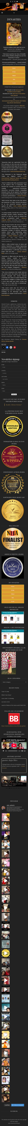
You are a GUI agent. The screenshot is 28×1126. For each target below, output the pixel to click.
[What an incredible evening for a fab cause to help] (6, 1026)
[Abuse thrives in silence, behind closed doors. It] (6, 1008)
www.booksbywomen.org (17, 171)
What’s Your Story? (6, 695)
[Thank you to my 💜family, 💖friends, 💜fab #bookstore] (6, 953)
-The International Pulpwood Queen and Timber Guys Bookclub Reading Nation (14, 178)
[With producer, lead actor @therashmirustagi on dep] (6, 863)
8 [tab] (18, 788)
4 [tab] (11, 788)
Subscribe (14, 394)
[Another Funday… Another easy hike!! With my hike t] (6, 1089)
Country (3, 370)
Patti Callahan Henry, (20, 206)
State (2, 388)
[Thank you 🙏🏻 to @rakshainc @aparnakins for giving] (6, 980)
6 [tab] (14, 788)
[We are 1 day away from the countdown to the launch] (6, 908)
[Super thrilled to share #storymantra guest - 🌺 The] (6, 844)
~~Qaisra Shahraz (12, 235)
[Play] (3, 751)
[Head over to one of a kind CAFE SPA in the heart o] (6, 890)
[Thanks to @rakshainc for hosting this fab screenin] (6, 872)
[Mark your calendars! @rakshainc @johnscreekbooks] (6, 989)
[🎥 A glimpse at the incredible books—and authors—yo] (6, 1053)
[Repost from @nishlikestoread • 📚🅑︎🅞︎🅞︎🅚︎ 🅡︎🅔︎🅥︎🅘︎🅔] (6, 1098)
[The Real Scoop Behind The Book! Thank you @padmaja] (6, 881)
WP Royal (17, 1123)
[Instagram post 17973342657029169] (6, 926)
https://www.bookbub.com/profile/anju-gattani (13, 726)
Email (2, 364)
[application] (14, 745)
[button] (14, 117)
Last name (4, 376)
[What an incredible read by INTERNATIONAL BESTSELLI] (6, 817)
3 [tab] (9, 788)
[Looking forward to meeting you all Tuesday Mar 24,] (6, 944)
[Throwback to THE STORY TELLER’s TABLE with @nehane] (6, 935)
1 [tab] (6, 788)
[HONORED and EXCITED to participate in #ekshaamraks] (6, 998)
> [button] (25, 781)
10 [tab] (21, 788)
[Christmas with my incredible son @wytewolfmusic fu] (6, 971)
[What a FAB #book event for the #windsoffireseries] (6, 1017)
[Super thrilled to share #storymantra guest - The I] (6, 826)
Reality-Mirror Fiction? (14, 405)
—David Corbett (21, 195)
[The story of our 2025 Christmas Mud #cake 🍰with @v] (6, 962)
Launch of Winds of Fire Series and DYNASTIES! (13, 705)
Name (3, 382)
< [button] (3, 781)
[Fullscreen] (24, 751)
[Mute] (22, 751)
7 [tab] (16, 788)
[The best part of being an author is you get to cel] (6, 853)
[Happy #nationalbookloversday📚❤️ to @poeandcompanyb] (6, 1062)
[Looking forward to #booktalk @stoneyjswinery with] (6, 1035)
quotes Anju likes (9, 760)
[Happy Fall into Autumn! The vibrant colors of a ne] (6, 1044)
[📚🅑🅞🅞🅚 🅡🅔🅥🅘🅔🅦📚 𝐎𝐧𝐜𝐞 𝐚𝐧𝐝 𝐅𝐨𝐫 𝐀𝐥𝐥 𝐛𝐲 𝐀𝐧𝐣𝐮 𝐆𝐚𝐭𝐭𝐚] (6, 1080)
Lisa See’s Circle (5, 702)
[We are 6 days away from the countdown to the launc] (6, 917)
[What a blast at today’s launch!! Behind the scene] (6, 899)
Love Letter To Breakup (7, 698)
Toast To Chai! (5, 691)
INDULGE (22, 105)
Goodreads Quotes (22, 771)
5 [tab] (13, 788)
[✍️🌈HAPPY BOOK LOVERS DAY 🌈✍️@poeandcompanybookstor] (6, 1071)
